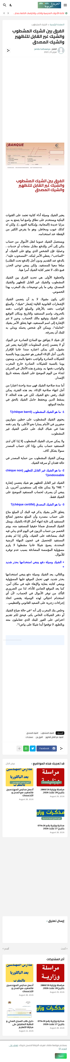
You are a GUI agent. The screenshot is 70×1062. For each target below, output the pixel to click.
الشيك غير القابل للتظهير (54, 737)
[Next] (4, 13)
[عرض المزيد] (19, 748)
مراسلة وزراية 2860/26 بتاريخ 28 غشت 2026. (52, 791)
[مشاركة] (8, 50)
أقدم (6, 948)
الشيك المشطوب (39, 24)
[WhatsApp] (26, 748)
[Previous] (8, 13)
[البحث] (4, 5)
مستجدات (29, 737)
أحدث (63, 948)
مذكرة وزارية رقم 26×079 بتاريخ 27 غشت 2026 (51, 827)
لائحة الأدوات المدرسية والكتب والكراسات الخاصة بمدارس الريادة (37, 13)
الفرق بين (39, 737)
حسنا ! (60, 1056)
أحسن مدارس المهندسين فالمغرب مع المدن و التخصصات (19, 792)
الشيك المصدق (32, 733)
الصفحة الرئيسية (57, 24)
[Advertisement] (35, 96)
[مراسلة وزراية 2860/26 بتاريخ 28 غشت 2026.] (50, 973)
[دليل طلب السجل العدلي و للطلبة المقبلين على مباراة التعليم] (19, 1009)
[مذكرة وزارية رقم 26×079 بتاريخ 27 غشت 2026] (50, 1009)
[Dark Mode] (10, 5)
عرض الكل (10, 763)
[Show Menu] (65, 5)
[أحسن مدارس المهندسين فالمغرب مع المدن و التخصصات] (19, 973)
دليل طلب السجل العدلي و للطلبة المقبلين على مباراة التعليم (19, 1024)
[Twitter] (33, 748)
